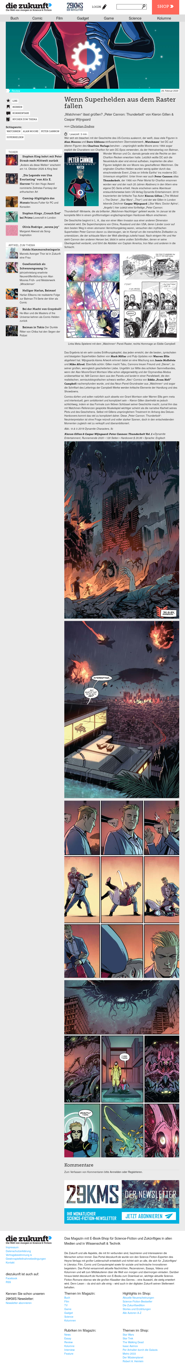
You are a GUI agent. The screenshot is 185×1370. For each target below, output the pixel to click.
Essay (67, 1338)
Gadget (83, 18)
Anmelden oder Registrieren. (126, 1172)
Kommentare (20, 113)
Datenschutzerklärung (18, 1251)
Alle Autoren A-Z (132, 1313)
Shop (163, 7)
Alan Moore (30, 131)
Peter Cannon (50, 131)
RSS (8, 1282)
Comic (37, 18)
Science (135, 18)
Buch (14, 18)
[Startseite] (29, 6)
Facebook (11, 1278)
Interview (69, 1350)
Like (15, 101)
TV (66, 1305)
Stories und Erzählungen (137, 1309)
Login (96, 7)
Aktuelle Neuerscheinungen (138, 1297)
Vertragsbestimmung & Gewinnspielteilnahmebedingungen (26, 1256)
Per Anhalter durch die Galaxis (140, 1350)
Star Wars (128, 1334)
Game (109, 18)
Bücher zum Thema (24, 119)
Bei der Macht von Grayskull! (41, 309)
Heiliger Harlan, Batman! (39, 290)
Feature (68, 1353)
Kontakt (10, 1262)
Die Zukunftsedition (134, 1305)
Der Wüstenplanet (133, 1357)
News (67, 1334)
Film (59, 18)
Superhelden (15, 137)
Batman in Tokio (33, 327)
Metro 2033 (129, 1353)
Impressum (12, 1247)
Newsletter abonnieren (19, 1303)
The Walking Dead (133, 1342)
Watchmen (13, 131)
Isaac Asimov (130, 1346)
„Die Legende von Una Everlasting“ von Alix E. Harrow (36, 179)
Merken (17, 107)
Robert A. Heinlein (133, 1361)
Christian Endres (82, 126)
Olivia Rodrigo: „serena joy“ (40, 227)
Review (68, 1342)
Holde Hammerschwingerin (41, 249)
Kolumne (164, 18)
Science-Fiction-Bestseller (137, 1301)
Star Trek (128, 1338)
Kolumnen (70, 1320)
